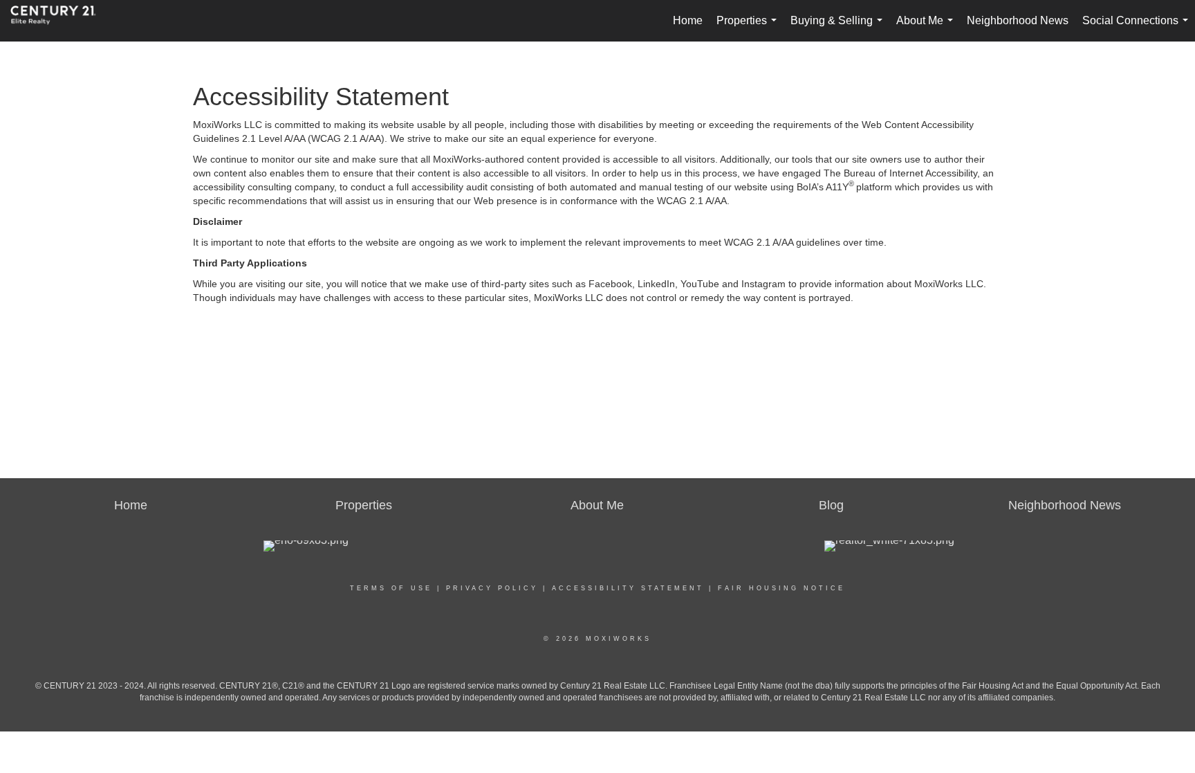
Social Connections (1138, 28)
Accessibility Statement (628, 588)
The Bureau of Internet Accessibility (900, 173)
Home (688, 20)
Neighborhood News (1017, 20)
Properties (749, 28)
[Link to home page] (60, 21)
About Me (927, 28)
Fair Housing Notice (781, 588)
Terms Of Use (391, 588)
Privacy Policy (492, 588)
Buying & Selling (839, 28)
